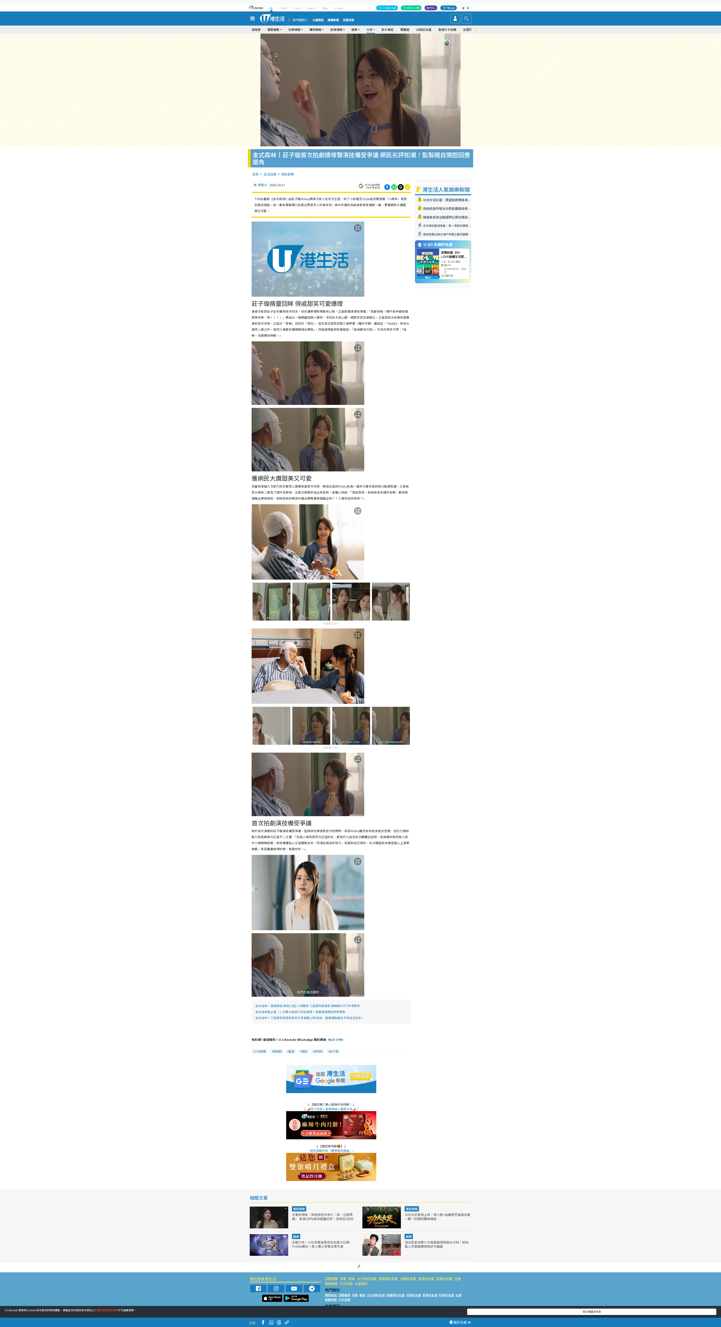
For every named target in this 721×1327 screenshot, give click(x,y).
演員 (304, 1051)
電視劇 (277, 1051)
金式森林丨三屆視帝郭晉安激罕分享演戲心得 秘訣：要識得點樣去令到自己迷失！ (309, 1017)
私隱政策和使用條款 (106, 1310)
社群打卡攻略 (413, 7)
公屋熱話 (318, 20)
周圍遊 (404, 29)
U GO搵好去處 (389, 7)
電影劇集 (287, 174)
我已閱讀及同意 (592, 1311)
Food (297, 8)
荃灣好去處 (426, 1278)
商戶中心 (430, 7)
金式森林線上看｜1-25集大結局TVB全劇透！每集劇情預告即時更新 (300, 1011)
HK (271, 8)
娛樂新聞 (333, 20)
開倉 (351, 1278)
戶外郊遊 (346, 1283)
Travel (283, 8)
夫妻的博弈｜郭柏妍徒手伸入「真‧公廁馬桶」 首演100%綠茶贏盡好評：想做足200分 (323, 1216)
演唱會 (256, 29)
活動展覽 (331, 1278)
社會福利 (361, 1283)
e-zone (339, 8)
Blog (325, 8)
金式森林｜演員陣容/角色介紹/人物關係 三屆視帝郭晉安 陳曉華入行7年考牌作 (307, 1005)
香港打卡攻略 (447, 29)
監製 (291, 1051)
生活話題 (270, 174)
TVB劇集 (260, 1051)
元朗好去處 (408, 1278)
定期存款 (348, 20)
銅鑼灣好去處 (388, 1278)
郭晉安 (318, 1051)
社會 (458, 1278)
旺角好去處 (444, 1278)
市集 (343, 1278)
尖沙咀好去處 (366, 1278)
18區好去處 (423, 29)
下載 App (450, 7)
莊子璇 (334, 1051)
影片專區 (388, 29)
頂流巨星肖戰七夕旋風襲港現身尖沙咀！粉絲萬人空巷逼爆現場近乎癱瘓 (436, 1244)
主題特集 (469, 29)
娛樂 (296, 1236)
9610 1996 (335, 1039)
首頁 (255, 174)
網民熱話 (331, 1295)
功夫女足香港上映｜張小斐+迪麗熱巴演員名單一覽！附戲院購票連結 (437, 1216)
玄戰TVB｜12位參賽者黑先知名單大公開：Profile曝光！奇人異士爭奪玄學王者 (322, 1244)
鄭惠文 (262, 185)
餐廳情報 (331, 1283)
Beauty (311, 8)
